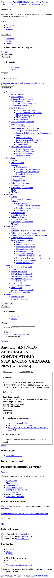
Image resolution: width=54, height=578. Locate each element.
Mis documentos (17, 163)
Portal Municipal (17, 297)
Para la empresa (17, 97)
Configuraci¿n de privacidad (22, 267)
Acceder (4, 52)
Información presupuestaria (22, 240)
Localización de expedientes (27, 142)
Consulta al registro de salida (27, 172)
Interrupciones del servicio (21, 278)
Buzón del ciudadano (19, 299)
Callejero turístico (23, 144)
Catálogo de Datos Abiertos (22, 238)
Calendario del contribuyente (22, 101)
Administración (12, 492)
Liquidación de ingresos (25, 247)
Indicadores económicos (25, 244)
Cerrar (3, 21)
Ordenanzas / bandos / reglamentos (25, 103)
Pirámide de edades (23, 156)
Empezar (4, 472)
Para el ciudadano (18, 94)
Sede (8, 265)
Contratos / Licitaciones (25, 110)
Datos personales (17, 185)
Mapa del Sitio (12, 483)
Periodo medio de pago (25, 263)
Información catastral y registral (28, 140)
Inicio (26, 2)
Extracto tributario (18, 176)
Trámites (14, 165)
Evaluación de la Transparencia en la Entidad (29, 235)
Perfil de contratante (14, 455)
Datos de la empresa (19, 219)
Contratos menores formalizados (29, 113)
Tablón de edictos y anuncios (22, 122)
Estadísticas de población (21, 147)
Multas (13, 190)
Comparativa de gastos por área (28, 256)
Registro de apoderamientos (22, 188)
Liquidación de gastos (24, 249)
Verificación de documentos (22, 276)
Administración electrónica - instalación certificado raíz (24, 514)
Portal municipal (12, 485)
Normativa (15, 269)
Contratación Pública (19, 106)
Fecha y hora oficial (19, 272)
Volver (3, 446)
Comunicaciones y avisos (21, 285)
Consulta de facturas (19, 215)
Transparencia (11, 226)
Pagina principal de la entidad (19, 4)
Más (2, 524)
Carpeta (14, 160)
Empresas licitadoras (24, 119)
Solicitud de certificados (20, 183)
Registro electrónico (24, 167)
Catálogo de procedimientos (22, 99)
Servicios (9, 92)
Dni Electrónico (22, 534)
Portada (14, 228)
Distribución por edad (24, 149)
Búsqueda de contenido (20, 292)
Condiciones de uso (19, 281)
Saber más (44, 576)
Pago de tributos (17, 124)
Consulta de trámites (24, 174)
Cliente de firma (22, 538)
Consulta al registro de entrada (28, 169)
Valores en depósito (18, 217)
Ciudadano (10, 158)
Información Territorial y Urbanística (25, 128)
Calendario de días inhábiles (22, 274)
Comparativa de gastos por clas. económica (33, 258)
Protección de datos (13, 494)
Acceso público (35, 2)
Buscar (9, 78)
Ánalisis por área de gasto (26, 260)
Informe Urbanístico (24, 138)
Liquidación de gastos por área (28, 251)
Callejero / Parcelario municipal (28, 131)
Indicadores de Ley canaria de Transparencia (28, 231)
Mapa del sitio (37, 4)
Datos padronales (18, 181)
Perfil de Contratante (19, 108)
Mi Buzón (15, 192)
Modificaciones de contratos (27, 117)
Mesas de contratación (25, 115)
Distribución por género (25, 151)
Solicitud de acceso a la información (25, 233)
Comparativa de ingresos (26, 253)
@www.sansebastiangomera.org (19, 565)
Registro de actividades (15, 497)
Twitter (14, 69)
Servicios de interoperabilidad (23, 290)
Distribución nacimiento (25, 153)
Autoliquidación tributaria (21, 126)
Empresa (9, 194)
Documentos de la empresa (21, 199)
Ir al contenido (6, 2)
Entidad (9, 294)
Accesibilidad (18, 2)
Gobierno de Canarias (29, 536)
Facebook (15, 67)
